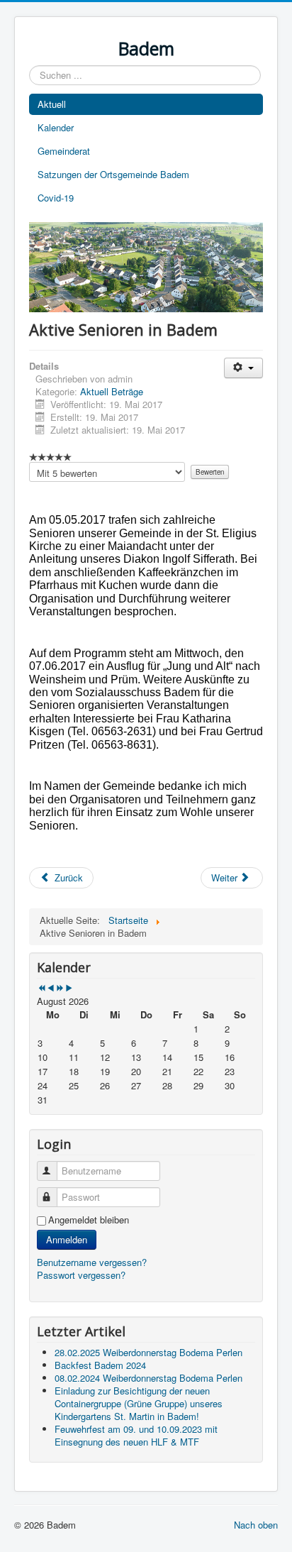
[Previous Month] (50, 988)
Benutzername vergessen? (92, 1262)
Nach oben (256, 1524)
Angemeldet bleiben (88, 1219)
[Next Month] (69, 988)
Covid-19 (56, 197)
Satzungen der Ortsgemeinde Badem (113, 174)
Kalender (56, 127)
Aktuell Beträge (111, 391)
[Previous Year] (41, 988)
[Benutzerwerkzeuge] (243, 368)
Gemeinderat (64, 151)
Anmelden (66, 1239)
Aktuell (52, 104)
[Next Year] (59, 988)
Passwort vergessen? (81, 1275)
